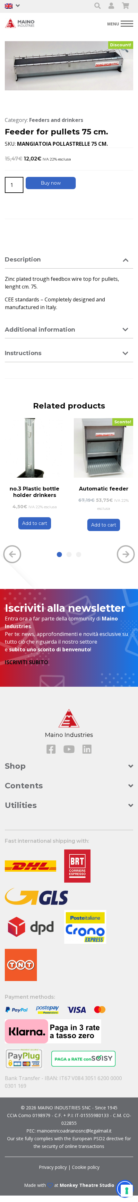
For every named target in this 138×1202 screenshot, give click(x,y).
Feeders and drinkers (56, 120)
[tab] (69, 260)
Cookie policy (85, 1167)
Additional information (40, 329)
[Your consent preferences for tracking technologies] (127, 1191)
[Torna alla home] (21, 23)
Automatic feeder (103, 489)
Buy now (51, 183)
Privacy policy (53, 1167)
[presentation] (12, 554)
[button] (59, 554)
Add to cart (34, 523)
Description (23, 259)
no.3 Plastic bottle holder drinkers (34, 492)
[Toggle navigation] (120, 23)
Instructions (23, 353)
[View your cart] (125, 6)
